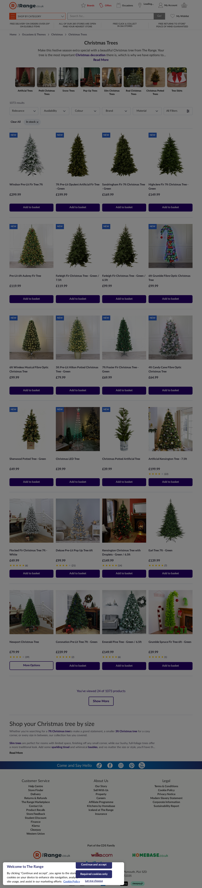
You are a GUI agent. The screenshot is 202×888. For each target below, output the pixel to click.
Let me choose (94, 881)
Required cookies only (94, 874)
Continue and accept (94, 864)
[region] (63, 873)
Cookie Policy (71, 881)
